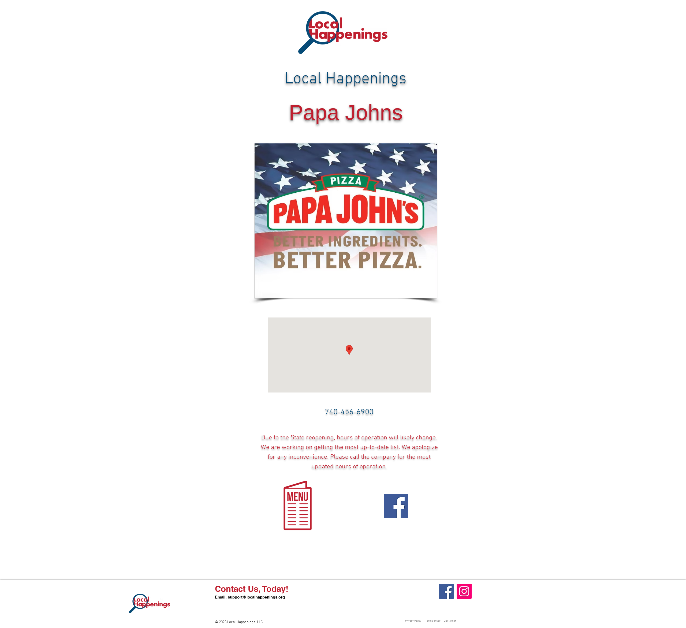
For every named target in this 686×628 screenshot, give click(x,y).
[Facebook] (446, 591)
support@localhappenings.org (256, 597)
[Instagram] (464, 591)
